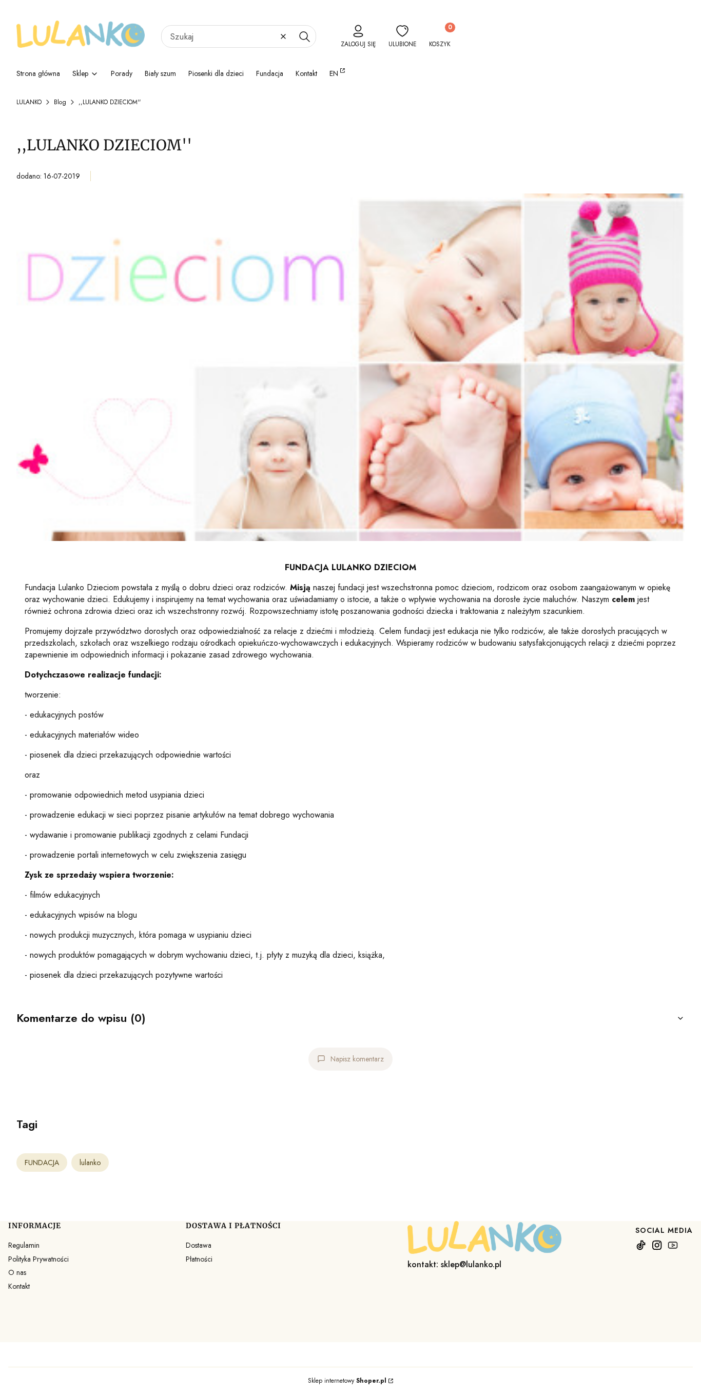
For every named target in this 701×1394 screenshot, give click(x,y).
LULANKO (29, 102)
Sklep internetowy (347, 1380)
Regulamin (24, 1245)
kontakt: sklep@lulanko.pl (454, 1264)
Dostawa (198, 1245)
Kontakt (19, 1286)
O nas (17, 1272)
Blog (60, 102)
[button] (304, 36)
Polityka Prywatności (38, 1259)
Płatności (199, 1259)
